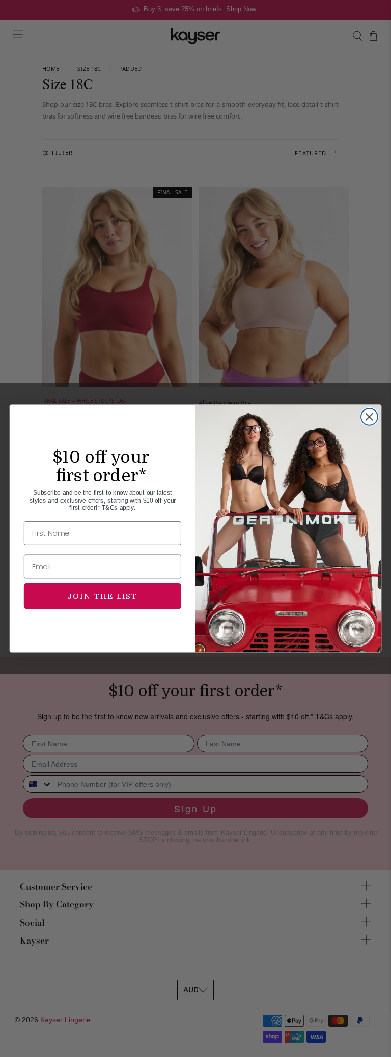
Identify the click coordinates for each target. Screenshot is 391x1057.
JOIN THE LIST (102, 596)
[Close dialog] (369, 416)
